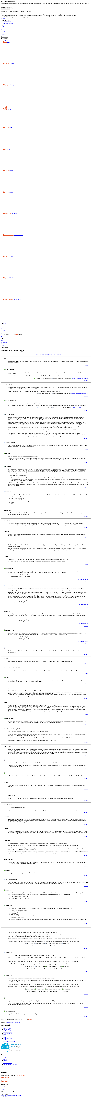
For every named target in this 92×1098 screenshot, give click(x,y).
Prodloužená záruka (7, 1032)
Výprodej (11, 278)
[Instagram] (3, 27)
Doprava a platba (7, 1028)
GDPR (19, 1095)
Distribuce (5, 1060)
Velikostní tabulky (7, 1033)
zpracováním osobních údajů (13, 1022)
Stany (8, 42)
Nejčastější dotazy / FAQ (9, 1041)
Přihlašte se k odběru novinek (7, 1019)
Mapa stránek (4, 1095)
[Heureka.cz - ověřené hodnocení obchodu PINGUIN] (13, 1051)
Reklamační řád (7, 1030)
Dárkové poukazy (17, 299)
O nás (4, 1057)
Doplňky (11, 170)
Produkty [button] (5, 40)
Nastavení (3, 7)
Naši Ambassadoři (7, 1063)
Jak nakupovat (6, 1029)
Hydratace (11, 256)
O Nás (4, 323)
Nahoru (86, 462)
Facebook (3, 1086)
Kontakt (5, 1059)
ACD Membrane (38, 354)
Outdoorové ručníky (18, 235)
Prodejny (3, 1066)
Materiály (5, 1036)
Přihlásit (30, 1019)
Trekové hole (14, 213)
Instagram (3, 1089)
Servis (4, 322)
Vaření (9, 149)
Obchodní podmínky (12, 1095)
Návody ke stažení (7, 1038)
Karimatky (12, 63)
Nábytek (10, 192)
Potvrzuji (3, 18)
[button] (1, 29)
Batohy (9, 109)
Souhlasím (9, 7)
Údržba (5, 1039)
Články (5, 320)
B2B (4, 324)
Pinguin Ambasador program (10, 1064)
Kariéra (5, 1061)
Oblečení (11, 127)
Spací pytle (12, 84)
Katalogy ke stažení (7, 1037)
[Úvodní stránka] (5, 36)
